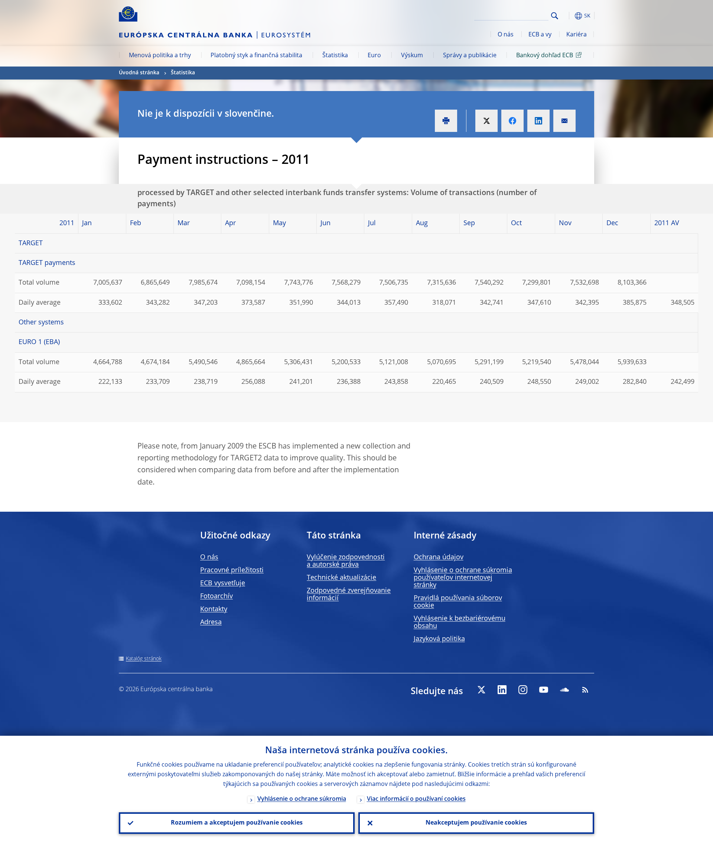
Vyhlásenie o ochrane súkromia (301, 799)
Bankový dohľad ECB (544, 56)
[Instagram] (523, 690)
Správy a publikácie (470, 56)
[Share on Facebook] (512, 121)
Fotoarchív (216, 596)
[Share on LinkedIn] (538, 121)
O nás (506, 35)
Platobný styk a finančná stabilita (256, 56)
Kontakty (213, 609)
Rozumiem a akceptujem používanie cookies (237, 823)
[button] (568, 16)
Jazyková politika (439, 639)
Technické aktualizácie (341, 577)
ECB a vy (539, 35)
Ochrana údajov (438, 557)
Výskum (412, 56)
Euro (374, 56)
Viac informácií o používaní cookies (416, 799)
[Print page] (446, 121)
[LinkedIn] (502, 690)
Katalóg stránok (144, 658)
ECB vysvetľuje (222, 583)
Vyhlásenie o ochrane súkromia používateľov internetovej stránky (463, 578)
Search (554, 15)
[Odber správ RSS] (585, 690)
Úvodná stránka (139, 72)
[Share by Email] (564, 121)
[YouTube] (544, 690)
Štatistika (335, 56)
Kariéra (576, 35)
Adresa (211, 622)
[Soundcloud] (564, 690)
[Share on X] (486, 121)
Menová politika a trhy (160, 56)
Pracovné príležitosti (232, 570)
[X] (481, 690)
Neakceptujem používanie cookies (476, 823)
